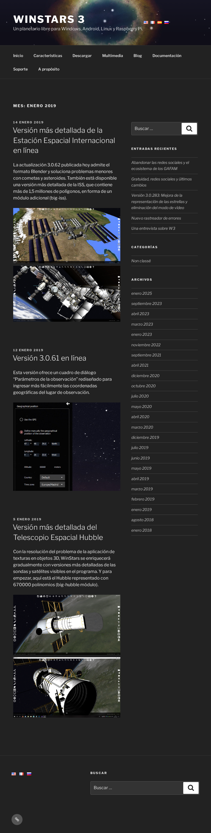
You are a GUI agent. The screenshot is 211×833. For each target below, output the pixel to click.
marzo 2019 (142, 488)
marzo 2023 (142, 324)
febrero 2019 (142, 499)
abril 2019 (140, 478)
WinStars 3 (49, 19)
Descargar (82, 55)
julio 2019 (139, 447)
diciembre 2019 (145, 437)
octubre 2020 (143, 385)
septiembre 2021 (146, 355)
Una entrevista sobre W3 (153, 228)
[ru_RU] (29, 774)
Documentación (166, 55)
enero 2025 (141, 293)
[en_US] (14, 774)
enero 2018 (141, 530)
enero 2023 (141, 334)
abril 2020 (140, 416)
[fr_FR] (21, 774)
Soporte (20, 69)
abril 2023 (140, 313)
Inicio (18, 55)
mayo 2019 (141, 468)
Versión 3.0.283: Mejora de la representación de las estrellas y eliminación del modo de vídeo (159, 201)
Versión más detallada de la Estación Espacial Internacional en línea (64, 140)
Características (48, 55)
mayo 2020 (141, 406)
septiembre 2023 (146, 303)
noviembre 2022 (145, 344)
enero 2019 (141, 509)
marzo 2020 (142, 427)
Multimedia (112, 55)
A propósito (48, 69)
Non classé (141, 260)
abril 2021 (140, 365)
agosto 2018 (142, 519)
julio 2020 (140, 396)
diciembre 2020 (145, 375)
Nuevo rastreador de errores (156, 218)
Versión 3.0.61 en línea (49, 358)
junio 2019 (140, 458)
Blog (138, 55)
